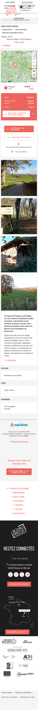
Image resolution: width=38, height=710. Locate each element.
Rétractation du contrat (27, 697)
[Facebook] (10, 574)
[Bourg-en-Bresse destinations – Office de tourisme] (19, 537)
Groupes (19, 505)
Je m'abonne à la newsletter (19, 471)
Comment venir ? (17, 632)
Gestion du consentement (9, 697)
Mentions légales (7, 692)
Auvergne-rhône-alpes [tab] (16, 602)
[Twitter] (22, 574)
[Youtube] (27, 574)
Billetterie (19, 497)
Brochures (19, 493)
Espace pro (19, 513)
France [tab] (11, 597)
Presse (19, 509)
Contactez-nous (19, 584)
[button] (19, 178)
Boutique (19, 501)
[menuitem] (10, 2)
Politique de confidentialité (23, 692)
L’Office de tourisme (19, 489)
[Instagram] (16, 574)
